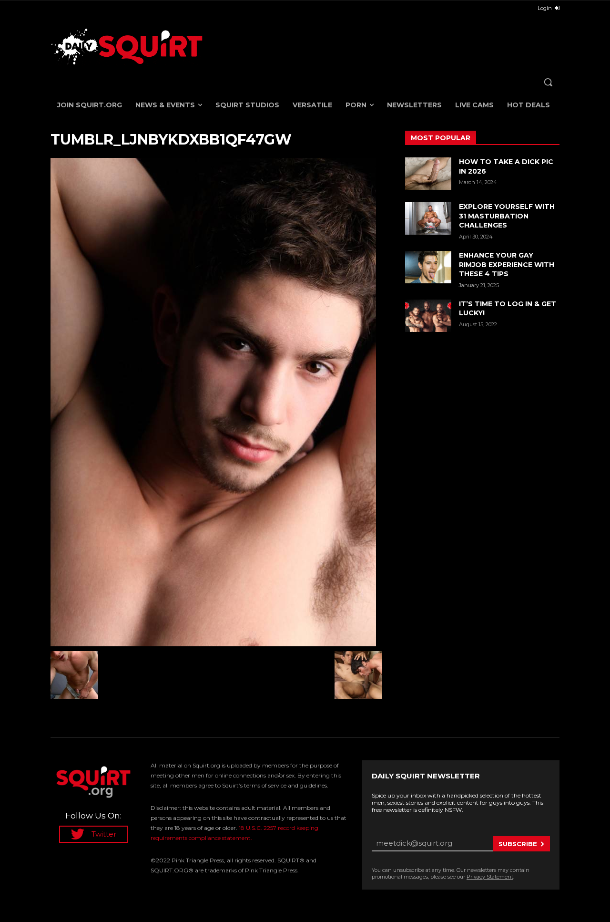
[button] (548, 82)
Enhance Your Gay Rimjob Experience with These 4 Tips (506, 264)
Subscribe (517, 844)
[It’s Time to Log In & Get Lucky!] (428, 316)
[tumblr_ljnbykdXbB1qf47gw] (216, 402)
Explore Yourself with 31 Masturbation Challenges (507, 215)
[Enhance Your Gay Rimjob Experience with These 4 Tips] (428, 267)
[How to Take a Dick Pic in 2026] (428, 173)
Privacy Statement (490, 876)
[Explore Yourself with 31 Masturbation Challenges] (428, 218)
